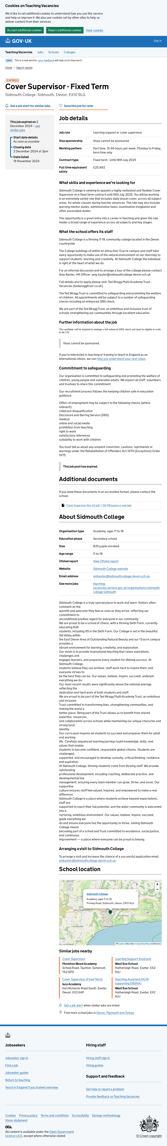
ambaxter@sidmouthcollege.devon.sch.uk (121, 576)
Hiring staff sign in (98, 1058)
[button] (110, 912)
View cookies (94, 30)
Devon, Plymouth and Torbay (115, 1013)
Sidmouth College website (110, 569)
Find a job (11, 1065)
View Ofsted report (106, 561)
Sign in (158, 40)
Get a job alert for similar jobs (30, 106)
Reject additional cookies (65, 30)
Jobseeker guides (17, 1072)
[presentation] (110, 912)
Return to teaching (17, 1080)
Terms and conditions (55, 1115)
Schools (53, 52)
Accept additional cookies (24, 30)
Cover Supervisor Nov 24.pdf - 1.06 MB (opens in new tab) (99, 505)
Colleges (70, 52)
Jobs (40, 52)
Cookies (10, 1115)
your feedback (46, 60)
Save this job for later (78, 106)
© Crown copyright (149, 1136)
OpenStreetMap (143, 943)
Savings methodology (106, 1115)
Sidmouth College (97, 894)
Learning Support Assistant (133, 959)
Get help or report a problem (105, 1089)
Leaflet (121, 943)
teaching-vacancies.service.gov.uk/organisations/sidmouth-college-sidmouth (126, 588)
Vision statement (16, 1120)
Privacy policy (28, 1115)
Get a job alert (73, 1005)
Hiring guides (94, 1065)
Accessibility (80, 1115)
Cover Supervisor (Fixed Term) (82, 979)
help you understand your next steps (121, 359)
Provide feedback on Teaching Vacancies (113, 1096)
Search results (24, 67)
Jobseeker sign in (16, 1058)
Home (8, 67)
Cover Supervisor (73, 959)
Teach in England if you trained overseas (31, 1087)
